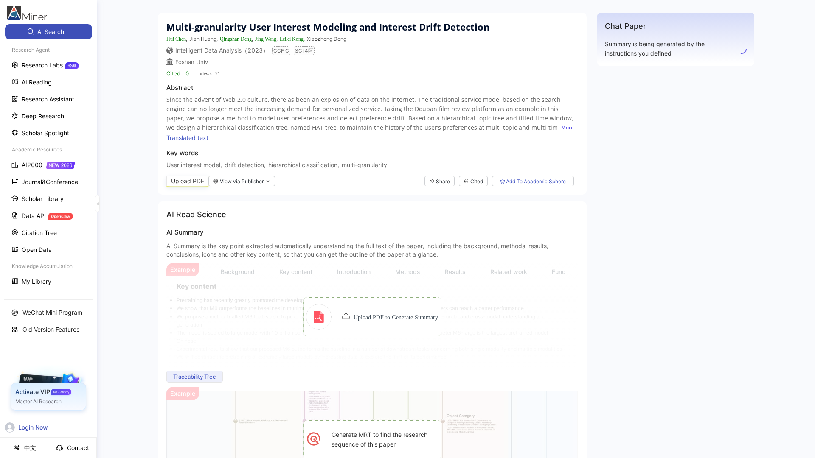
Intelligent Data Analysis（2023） (222, 50)
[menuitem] (48, 31)
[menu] (48, 157)
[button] (372, 317)
